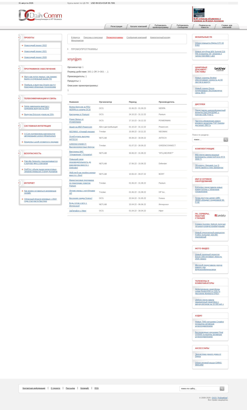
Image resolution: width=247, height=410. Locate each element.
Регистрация (116, 26)
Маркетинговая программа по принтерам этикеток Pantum (81, 183)
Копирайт (84, 388)
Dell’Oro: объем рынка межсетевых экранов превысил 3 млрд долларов (40, 170)
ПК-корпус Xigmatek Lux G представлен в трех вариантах (209, 166)
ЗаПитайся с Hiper (77, 211)
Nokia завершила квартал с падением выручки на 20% (36, 107)
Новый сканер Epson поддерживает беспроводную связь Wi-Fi (208, 90)
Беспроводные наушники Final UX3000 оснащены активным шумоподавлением (209, 334)
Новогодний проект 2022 (35, 45)
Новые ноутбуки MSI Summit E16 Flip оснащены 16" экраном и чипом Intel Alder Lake (210, 53)
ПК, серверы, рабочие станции (202, 216)
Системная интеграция (37, 126)
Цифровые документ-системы (201, 69)
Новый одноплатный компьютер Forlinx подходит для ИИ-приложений (210, 234)
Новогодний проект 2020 (35, 57)
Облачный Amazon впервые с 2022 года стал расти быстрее (40, 200)
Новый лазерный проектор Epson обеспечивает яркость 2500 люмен (208, 256)
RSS (97, 388)
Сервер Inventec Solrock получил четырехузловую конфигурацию (210, 225)
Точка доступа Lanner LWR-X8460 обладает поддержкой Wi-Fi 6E (210, 200)
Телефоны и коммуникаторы (204, 282)
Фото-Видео (202, 248)
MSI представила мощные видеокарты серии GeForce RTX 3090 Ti (210, 157)
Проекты (29, 38)
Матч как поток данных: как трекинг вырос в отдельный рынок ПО (40, 78)
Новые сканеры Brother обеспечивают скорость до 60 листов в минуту (209, 80)
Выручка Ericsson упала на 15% (39, 114)
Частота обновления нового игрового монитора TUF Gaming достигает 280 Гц (209, 123)
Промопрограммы (84, 49)
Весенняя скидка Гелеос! (80, 198)
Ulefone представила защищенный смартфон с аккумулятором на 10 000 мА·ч (209, 302)
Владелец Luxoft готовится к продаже (41, 142)
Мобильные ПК (203, 37)
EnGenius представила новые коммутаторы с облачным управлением (208, 189)
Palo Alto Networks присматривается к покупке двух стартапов (41, 162)
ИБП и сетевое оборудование (203, 180)
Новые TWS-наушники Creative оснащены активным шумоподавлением (209, 324)
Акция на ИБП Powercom (80, 127)
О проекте (55, 388)
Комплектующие (204, 149)
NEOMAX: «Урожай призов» (82, 131)
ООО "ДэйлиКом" (220, 398)
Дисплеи (200, 104)
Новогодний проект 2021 (35, 51)
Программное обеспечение (40, 69)
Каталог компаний (138, 26)
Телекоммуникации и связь (40, 98)
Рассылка (70, 388)
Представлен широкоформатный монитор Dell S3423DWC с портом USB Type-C (210, 112)
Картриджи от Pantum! (79, 114)
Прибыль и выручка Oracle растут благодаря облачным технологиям (40, 86)
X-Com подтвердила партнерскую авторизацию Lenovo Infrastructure (40, 135)
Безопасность (32, 153)
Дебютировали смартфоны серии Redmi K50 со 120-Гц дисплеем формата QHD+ (207, 291)
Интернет (29, 183)
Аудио (198, 316)
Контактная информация (34, 388)
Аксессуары (202, 348)
